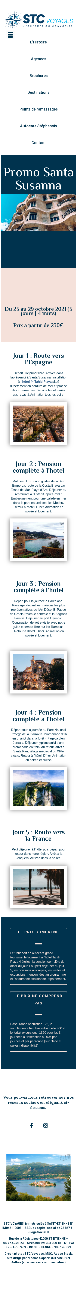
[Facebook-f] (31, 1125)
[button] (38, 42)
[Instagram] (45, 1125)
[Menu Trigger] (10, 34)
